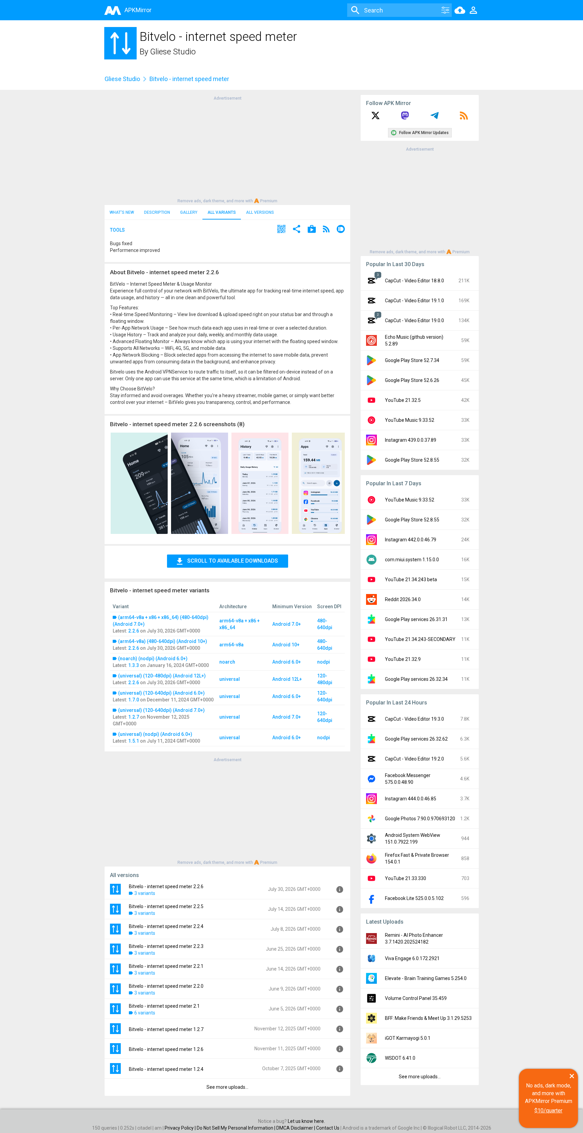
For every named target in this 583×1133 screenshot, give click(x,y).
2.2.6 (133, 631)
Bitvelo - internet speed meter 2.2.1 (166, 966)
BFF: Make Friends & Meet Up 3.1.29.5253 (428, 1018)
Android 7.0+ (286, 624)
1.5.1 (133, 741)
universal (229, 679)
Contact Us (327, 1128)
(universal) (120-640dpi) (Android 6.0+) (161, 693)
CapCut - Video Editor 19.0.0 (414, 320)
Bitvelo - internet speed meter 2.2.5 (166, 906)
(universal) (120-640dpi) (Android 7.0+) (161, 710)
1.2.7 (133, 717)
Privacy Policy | (181, 1128)
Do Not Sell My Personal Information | (236, 1128)
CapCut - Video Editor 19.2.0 (414, 759)
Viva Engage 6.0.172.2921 (412, 958)
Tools (117, 230)
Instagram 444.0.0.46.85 (410, 798)
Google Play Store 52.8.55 (412, 460)
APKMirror (137, 10)
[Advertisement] (227, 149)
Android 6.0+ (286, 662)
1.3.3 (133, 665)
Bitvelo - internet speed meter (189, 78)
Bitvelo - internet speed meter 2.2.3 (166, 946)
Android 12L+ (287, 679)
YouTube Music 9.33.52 (409, 420)
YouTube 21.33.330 (405, 878)
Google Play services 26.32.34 (416, 679)
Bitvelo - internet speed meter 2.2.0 (166, 986)
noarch (227, 662)
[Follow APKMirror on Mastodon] (405, 118)
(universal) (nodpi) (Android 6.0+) (155, 734)
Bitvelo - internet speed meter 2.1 (164, 1006)
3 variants (144, 893)
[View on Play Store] (312, 230)
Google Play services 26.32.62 (416, 739)
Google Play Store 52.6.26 (412, 380)
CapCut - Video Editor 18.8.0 (414, 280)
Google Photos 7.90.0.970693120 (420, 818)
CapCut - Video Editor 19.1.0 (414, 300)
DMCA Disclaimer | (296, 1128)
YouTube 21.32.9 (403, 659)
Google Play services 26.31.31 (416, 619)
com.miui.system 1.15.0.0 (412, 559)
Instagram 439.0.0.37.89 (410, 440)
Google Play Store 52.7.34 (412, 360)
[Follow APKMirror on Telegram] (435, 118)
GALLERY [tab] (188, 212)
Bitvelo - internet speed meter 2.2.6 (166, 886)
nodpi (323, 662)
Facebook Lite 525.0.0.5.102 (414, 898)
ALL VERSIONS (260, 212)
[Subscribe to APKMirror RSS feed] (464, 118)
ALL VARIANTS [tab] (221, 212)
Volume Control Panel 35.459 (416, 998)
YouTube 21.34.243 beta (411, 579)
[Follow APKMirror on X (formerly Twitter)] (375, 118)
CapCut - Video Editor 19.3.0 (414, 719)
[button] (281, 230)
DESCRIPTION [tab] (157, 212)
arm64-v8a (231, 644)
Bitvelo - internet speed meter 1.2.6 (166, 1049)
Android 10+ (286, 644)
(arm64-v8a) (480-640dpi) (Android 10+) (162, 641)
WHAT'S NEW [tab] (122, 212)
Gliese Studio (173, 51)
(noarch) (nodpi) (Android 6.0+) (153, 658)
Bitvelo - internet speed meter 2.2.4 (166, 926)
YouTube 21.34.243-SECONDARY (420, 639)
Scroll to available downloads (232, 561)
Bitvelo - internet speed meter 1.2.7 (166, 1029)
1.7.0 (133, 699)
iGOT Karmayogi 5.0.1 (408, 1038)
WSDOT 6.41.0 (400, 1058)
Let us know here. (306, 1121)
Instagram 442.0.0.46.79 (410, 539)
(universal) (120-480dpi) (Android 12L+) (162, 675)
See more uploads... (227, 1087)
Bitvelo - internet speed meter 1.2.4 (166, 1069)
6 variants (144, 1012)
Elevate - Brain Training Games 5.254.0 (426, 978)
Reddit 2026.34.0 (403, 599)
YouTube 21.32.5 (403, 400)
